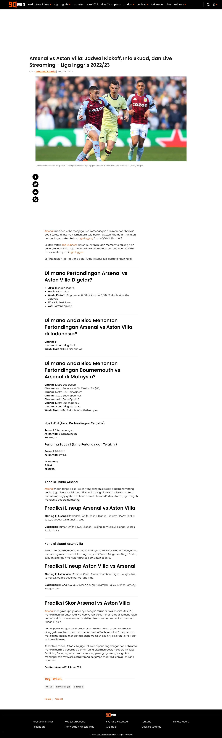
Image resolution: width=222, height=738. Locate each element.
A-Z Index (111, 726)
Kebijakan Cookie (75, 721)
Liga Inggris (85, 238)
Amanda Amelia (46, 71)
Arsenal (49, 231)
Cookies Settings (151, 726)
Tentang (146, 721)
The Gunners (69, 245)
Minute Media (181, 721)
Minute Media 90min (106, 734)
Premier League (63, 687)
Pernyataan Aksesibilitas (79, 726)
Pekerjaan (39, 726)
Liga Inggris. (76, 252)
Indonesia (78, 687)
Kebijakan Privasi (43, 721)
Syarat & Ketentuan (117, 721)
